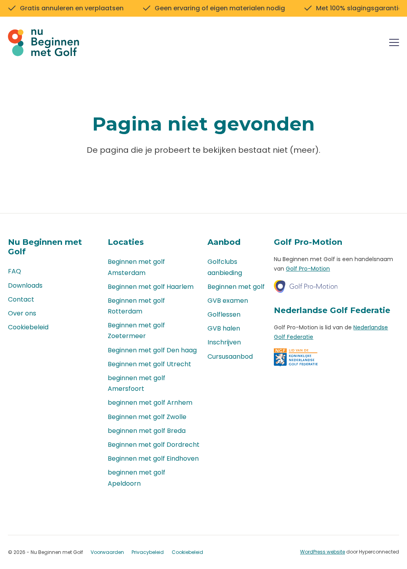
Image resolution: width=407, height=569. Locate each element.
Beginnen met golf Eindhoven (153, 458)
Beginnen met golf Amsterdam (136, 267)
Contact (21, 299)
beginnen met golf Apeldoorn (136, 478)
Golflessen (223, 314)
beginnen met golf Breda (147, 430)
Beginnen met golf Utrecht (149, 364)
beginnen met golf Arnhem (150, 402)
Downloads (25, 285)
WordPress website (322, 551)
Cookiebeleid (28, 327)
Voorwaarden (107, 552)
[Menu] (394, 44)
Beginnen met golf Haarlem (151, 286)
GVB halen (223, 328)
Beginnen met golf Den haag (152, 350)
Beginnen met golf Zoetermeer (136, 330)
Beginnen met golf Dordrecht (154, 444)
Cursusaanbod (230, 356)
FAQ (14, 271)
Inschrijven (224, 342)
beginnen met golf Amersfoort (136, 383)
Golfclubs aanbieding (224, 267)
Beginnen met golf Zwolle (147, 416)
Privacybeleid (148, 552)
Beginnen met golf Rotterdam (136, 306)
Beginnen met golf (236, 286)
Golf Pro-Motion (308, 269)
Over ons (22, 313)
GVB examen (227, 300)
